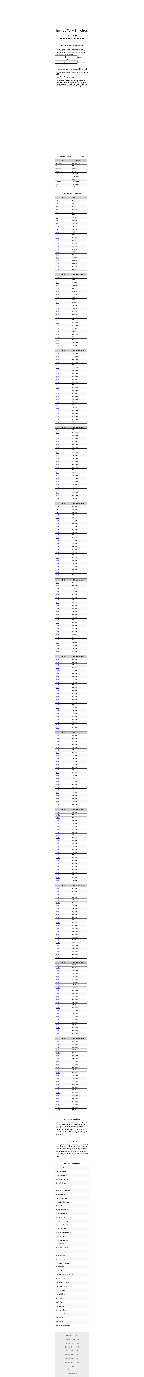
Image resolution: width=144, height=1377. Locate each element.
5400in (58, 973)
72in (57, 413)
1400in (58, 832)
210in (57, 563)
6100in (58, 993)
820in (57, 753)
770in (57, 738)
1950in (58, 863)
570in (57, 676)
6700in (58, 1010)
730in (57, 722)
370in (57, 614)
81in (57, 444)
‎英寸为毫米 (59, 1317)
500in (57, 651)
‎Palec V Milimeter (61, 1290)
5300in (58, 970)
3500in (58, 914)
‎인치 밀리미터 (60, 1278)
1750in (58, 852)
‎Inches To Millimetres (63, 1325)
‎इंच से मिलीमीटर (60, 1267)
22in (57, 260)
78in (57, 435)
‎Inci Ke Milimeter (61, 1271)
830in (57, 755)
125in (57, 518)
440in (57, 634)
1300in (58, 826)
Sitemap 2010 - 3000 (72, 1347)
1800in (58, 855)
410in (57, 625)
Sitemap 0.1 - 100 (72, 1335)
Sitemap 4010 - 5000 (72, 1354)
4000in (58, 928)
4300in (58, 937)
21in (57, 257)
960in (57, 793)
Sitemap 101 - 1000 (72, 1339)
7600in (58, 1041)
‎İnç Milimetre (60, 1306)
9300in (58, 1090)
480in (57, 645)
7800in (58, 1047)
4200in (58, 934)
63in (57, 388)
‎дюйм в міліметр (61, 1310)
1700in (58, 849)
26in (57, 277)
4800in (58, 951)
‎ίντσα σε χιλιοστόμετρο (63, 1187)
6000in (58, 990)
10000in (58, 1110)
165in (57, 540)
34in (57, 300)
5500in (58, 976)
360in (57, 611)
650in (57, 699)
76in (57, 430)
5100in (58, 965)
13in (57, 235)
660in (57, 702)
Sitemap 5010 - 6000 (72, 1358)
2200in (58, 872)
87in (57, 461)
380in (57, 617)
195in (57, 558)
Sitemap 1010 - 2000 (72, 1343)
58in (57, 373)
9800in (58, 1104)
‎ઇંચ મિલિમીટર (60, 1302)
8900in (58, 1078)
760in (57, 735)
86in (57, 458)
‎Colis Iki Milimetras (62, 1217)
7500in (58, 1033)
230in (57, 569)
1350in (58, 829)
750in (57, 728)
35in (57, 303)
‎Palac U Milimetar (61, 1206)
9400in (58, 1093)
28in (57, 283)
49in (57, 342)
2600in (58, 888)
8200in (58, 1058)
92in (57, 475)
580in (57, 679)
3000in (58, 900)
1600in (58, 843)
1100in (58, 815)
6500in (58, 1005)
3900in (58, 925)
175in (57, 546)
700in (57, 713)
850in (57, 761)
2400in (58, 878)
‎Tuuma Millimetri (61, 1198)
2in (57, 203)
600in (57, 685)
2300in (58, 875)
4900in (58, 954)
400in (57, 623)
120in (57, 515)
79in (57, 438)
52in (57, 356)
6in (57, 215)
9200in (58, 1087)
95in (57, 484)
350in (57, 608)
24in (57, 266)
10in (57, 226)
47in (57, 337)
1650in (58, 846)
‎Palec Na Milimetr (61, 1175)
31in (57, 291)
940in (57, 787)
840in (57, 758)
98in (57, 492)
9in (57, 223)
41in (57, 320)
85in (57, 455)
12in (57, 232)
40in (57, 317)
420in (57, 628)
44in (57, 328)
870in (57, 767)
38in (57, 311)
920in (57, 781)
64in (57, 390)
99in (57, 495)
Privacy (72, 1366)
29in (57, 285)
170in (57, 543)
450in (57, 637)
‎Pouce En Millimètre (62, 1202)
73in (57, 416)
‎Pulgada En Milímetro (63, 1190)
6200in (58, 996)
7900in (58, 1050)
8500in (58, 1067)
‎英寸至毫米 (59, 1321)
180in (57, 549)
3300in (58, 908)
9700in (58, 1101)
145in (57, 529)
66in (57, 396)
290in (57, 591)
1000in (58, 804)
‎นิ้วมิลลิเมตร (60, 1298)
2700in (58, 891)
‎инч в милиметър (62, 1171)
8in (57, 220)
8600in (58, 1070)
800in (57, 747)
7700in (58, 1044)
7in (57, 218)
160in (57, 538)
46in (57, 334)
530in (57, 665)
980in (57, 798)
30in (57, 288)
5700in (58, 982)
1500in (58, 838)
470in (57, 643)
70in (57, 408)
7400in (58, 1030)
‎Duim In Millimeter (62, 1248)
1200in (58, 820)
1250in (58, 823)
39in (57, 314)
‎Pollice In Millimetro (62, 1213)
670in (57, 705)
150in (57, 532)
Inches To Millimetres (72, 30)
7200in (58, 1025)
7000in (58, 1019)
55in (57, 365)
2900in (58, 897)
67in (57, 399)
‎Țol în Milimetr (60, 1236)
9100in (58, 1084)
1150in (58, 818)
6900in (58, 1016)
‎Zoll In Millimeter (61, 1183)
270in (57, 585)
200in (57, 560)
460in (57, 640)
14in (57, 238)
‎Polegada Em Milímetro (63, 1232)
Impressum (72, 1370)
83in (57, 450)
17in (57, 246)
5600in (58, 979)
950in (57, 790)
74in (57, 419)
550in (57, 670)
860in (57, 764)
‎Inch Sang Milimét (62, 1314)
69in (57, 405)
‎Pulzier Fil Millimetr (62, 1221)
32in (57, 294)
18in (57, 249)
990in (57, 801)
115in (57, 512)
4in (57, 209)
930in (57, 784)
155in (57, 535)
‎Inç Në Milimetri (61, 1294)
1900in (58, 860)
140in (57, 526)
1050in (58, 812)
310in (57, 597)
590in (57, 682)
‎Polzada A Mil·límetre (63, 1263)
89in (57, 467)
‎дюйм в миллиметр (62, 1286)
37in (57, 308)
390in (57, 620)
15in (57, 240)
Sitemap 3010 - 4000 (72, 1351)
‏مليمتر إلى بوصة (61, 1251)
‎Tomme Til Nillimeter (62, 1179)
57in (57, 370)
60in (57, 379)
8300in (58, 1061)
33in (57, 297)
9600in (58, 1098)
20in (57, 255)
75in (57, 422)
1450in (58, 835)
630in (57, 693)
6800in (58, 1013)
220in (57, 566)
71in (57, 410)
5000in (58, 957)
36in (57, 305)
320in (57, 600)
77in (57, 433)
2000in (58, 866)
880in (57, 770)
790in (57, 744)
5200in (58, 968)
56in (57, 368)
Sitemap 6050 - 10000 (72, 1362)
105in (57, 506)
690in (57, 710)
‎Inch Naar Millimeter (62, 1225)
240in (57, 572)
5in (57, 212)
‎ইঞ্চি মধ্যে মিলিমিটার (60, 1259)
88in (57, 464)
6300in (58, 999)
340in (57, 605)
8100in (58, 1055)
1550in (58, 840)
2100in (58, 869)
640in (57, 696)
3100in (58, 903)
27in (57, 280)
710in (57, 716)
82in (57, 447)
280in (57, 588)
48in (57, 340)
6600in (58, 1008)
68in (57, 402)
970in (57, 795)
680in (57, 708)
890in (57, 773)
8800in (58, 1075)
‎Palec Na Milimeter (62, 1240)
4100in (58, 931)
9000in (58, 1081)
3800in (58, 923)
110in (57, 509)
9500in (58, 1095)
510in (57, 659)
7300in (58, 1028)
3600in (58, 917)
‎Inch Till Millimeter (62, 1244)
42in (57, 323)
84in (57, 453)
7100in (58, 1022)
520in (57, 662)
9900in (58, 1107)
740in (57, 725)
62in (57, 385)
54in (57, 362)
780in (57, 741)
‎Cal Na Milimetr (61, 1229)
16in (57, 243)
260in (57, 583)
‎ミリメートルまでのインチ (64, 1274)
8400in (58, 1064)
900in (57, 775)
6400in (58, 1002)
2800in (58, 894)
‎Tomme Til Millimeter (62, 1282)
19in (57, 252)
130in (57, 520)
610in (57, 688)
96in (57, 487)
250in (57, 575)
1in (57, 200)
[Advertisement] (37, 32)
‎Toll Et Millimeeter (61, 1194)
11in (57, 229)
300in (57, 594)
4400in (58, 940)
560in (57, 673)
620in (57, 690)
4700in (58, 948)
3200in (58, 905)
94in (57, 481)
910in (57, 778)
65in (57, 393)
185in (57, 552)
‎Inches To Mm (60, 1168)
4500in (58, 943)
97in (57, 490)
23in (57, 263)
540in (57, 668)
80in (57, 441)
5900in (58, 988)
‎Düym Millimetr (61, 1255)
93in (57, 478)
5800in (58, 985)
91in (57, 473)
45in (57, 331)
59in (57, 376)
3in (57, 206)
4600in (58, 945)
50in (57, 345)
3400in (58, 911)
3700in (58, 920)
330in (57, 603)
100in (57, 498)
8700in (58, 1073)
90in (57, 470)
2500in (58, 880)
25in (57, 269)
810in (57, 750)
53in (57, 359)
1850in (58, 858)
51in (57, 353)
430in (57, 631)
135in (57, 523)
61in (57, 382)
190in (57, 555)
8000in (58, 1053)
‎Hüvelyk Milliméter (62, 1209)
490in (57, 648)
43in (57, 325)
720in (57, 719)
